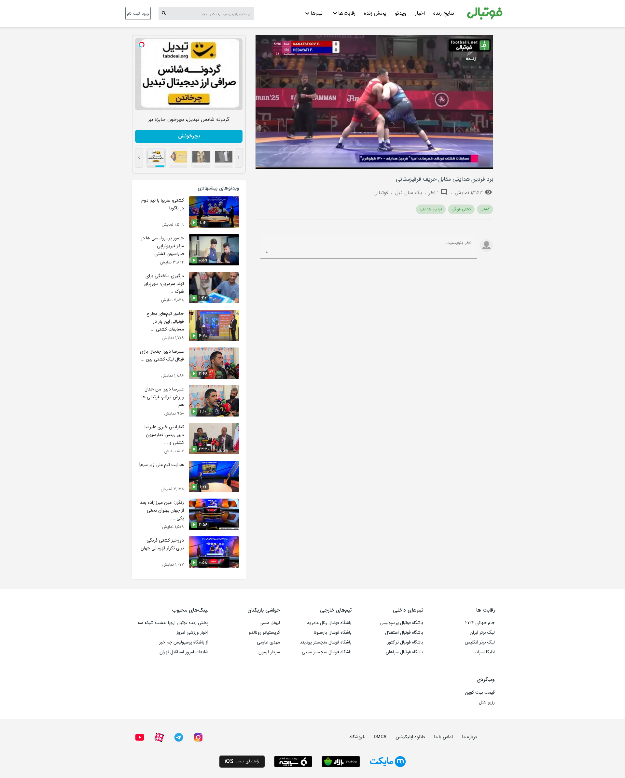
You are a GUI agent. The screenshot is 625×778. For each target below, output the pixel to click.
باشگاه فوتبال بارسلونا (333, 632)
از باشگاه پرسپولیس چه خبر (183, 642)
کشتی (485, 209)
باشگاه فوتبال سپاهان (404, 652)
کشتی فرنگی (461, 209)
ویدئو (401, 13)
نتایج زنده (443, 13)
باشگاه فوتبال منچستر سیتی (327, 652)
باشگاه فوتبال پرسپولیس (401, 622)
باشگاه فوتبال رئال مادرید (329, 622)
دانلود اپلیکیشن (410, 737)
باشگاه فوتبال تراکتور (405, 642)
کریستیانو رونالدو (264, 632)
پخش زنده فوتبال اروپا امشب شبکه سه (173, 622)
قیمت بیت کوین (480, 692)
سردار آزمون (269, 652)
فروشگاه (357, 737)
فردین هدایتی (431, 209)
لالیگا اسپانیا (484, 652)
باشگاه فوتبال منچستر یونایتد (326, 642)
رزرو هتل (487, 702)
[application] (374, 102)
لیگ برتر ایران (482, 632)
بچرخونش (189, 136)
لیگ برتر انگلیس (480, 642)
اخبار (420, 13)
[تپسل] (141, 44)
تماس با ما (443, 737)
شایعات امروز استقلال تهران (184, 652)
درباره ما (469, 737)
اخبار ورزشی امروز (192, 632)
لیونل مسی (269, 622)
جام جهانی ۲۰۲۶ (480, 622)
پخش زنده (375, 13)
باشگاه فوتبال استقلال (404, 632)
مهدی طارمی (268, 642)
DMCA (380, 737)
